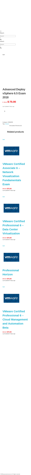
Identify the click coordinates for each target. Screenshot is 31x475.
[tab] (12, 126)
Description (12, 125)
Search (2, 33)
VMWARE (10, 122)
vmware (7, 124)
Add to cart (10, 114)
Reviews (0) (19, 125)
